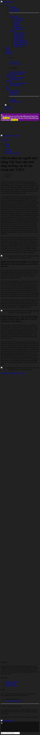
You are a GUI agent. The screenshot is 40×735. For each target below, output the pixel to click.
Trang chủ (8, 149)
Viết (2, 112)
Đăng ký (8, 109)
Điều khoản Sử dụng (11, 682)
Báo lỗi (7, 146)
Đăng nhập (8, 107)
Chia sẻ (7, 144)
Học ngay (6, 118)
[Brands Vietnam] (7, 2)
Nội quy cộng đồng (11, 685)
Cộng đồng (8, 151)
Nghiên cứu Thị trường (12, 153)
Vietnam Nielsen (5, 139)
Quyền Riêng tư (10, 684)
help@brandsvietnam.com (13, 701)
